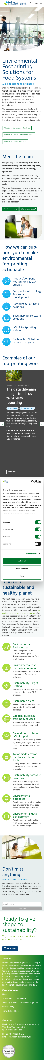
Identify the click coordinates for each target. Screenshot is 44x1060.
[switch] (38, 529)
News (4, 994)
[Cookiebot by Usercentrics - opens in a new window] (31, 481)
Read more (12, 471)
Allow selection (22, 569)
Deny (22, 576)
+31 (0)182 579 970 (16, 1034)
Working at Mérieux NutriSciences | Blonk (20, 1002)
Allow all (22, 561)
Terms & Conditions (10, 1011)
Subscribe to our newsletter (14, 998)
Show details (31, 553)
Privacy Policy (8, 1006)
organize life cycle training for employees (21, 611)
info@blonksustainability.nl (19, 1037)
